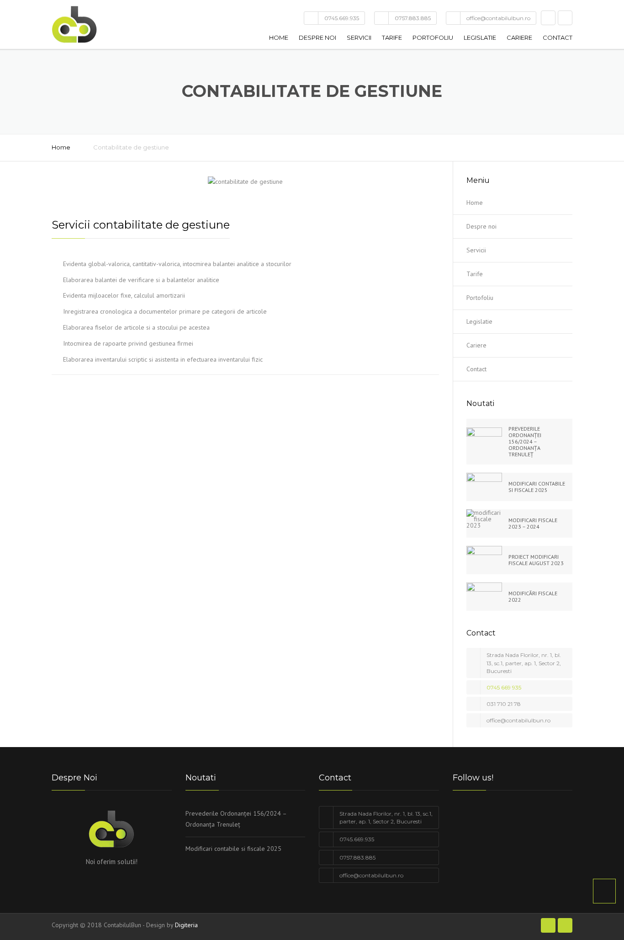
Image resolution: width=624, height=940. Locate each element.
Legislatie (480, 37)
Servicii (359, 37)
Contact (557, 37)
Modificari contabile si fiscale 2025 (233, 848)
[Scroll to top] (604, 891)
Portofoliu (432, 37)
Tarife (392, 37)
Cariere (519, 37)
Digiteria (186, 925)
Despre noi (317, 37)
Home (278, 37)
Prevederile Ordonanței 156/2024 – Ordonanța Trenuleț (235, 818)
